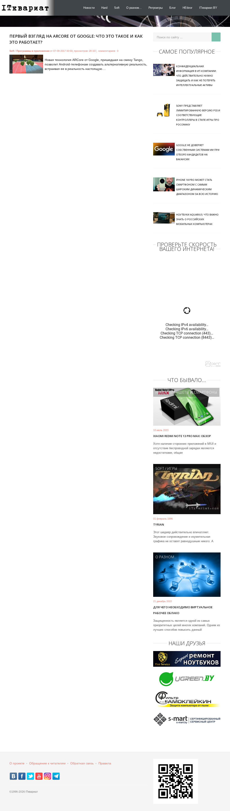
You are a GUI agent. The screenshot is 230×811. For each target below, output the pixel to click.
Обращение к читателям (47, 763)
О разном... (134, 7)
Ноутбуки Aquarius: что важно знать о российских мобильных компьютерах (197, 219)
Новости (89, 7)
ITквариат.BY (208, 7)
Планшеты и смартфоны (192, 392)
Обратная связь (82, 763)
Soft (116, 7)
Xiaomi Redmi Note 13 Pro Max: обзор (182, 436)
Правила (104, 763)
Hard (104, 7)
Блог (172, 7)
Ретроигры (155, 7)
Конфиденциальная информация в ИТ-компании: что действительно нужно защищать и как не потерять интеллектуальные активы (196, 76)
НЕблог (187, 7)
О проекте (16, 763)
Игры (172, 468)
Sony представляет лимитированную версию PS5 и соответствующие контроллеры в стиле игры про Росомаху (198, 115)
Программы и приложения (32, 51)
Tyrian (158, 524)
